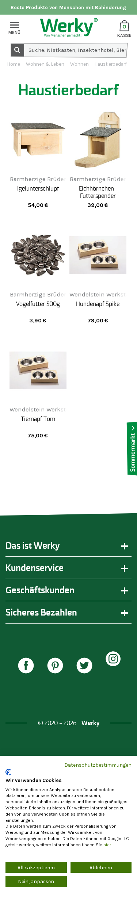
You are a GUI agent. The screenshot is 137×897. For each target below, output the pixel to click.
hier (107, 844)
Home (13, 64)
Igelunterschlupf (38, 188)
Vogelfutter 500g (38, 303)
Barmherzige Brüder (38, 179)
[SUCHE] (17, 49)
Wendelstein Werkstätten (45, 409)
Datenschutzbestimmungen (98, 765)
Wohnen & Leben (45, 64)
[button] (28, 666)
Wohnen (79, 64)
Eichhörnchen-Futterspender (98, 192)
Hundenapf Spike (97, 303)
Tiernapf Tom (38, 418)
